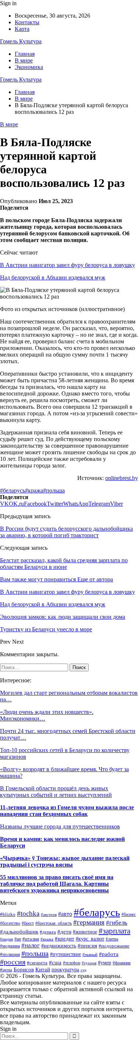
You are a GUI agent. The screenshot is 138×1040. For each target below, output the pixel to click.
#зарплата (114, 931)
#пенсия (87, 946)
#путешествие (65, 954)
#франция (122, 963)
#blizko (7, 914)
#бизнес (128, 914)
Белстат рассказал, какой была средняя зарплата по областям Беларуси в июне (64, 563)
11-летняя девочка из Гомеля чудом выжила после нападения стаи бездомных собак (67, 810)
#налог (30, 945)
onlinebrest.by (121, 478)
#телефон (71, 962)
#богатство (10, 923)
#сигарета (37, 962)
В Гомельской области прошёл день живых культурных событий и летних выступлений (56, 791)
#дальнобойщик (19, 931)
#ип (17, 939)
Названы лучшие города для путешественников (60, 826)
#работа (108, 954)
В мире (24, 60)
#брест (28, 923)
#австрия (49, 914)
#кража (34, 490)
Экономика (29, 67)
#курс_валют (90, 939)
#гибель (116, 922)
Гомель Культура (21, 41)
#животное (85, 932)
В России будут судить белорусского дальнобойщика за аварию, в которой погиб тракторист (66, 532)
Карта (22, 29)
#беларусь (12, 490)
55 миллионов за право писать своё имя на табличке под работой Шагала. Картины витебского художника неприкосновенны (56, 883)
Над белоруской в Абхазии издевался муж (52, 277)
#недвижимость (58, 946)
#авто (65, 914)
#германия (89, 922)
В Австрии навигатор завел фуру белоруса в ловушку (67, 265)
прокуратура (65, 969)
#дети (64, 932)
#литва (112, 939)
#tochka (28, 913)
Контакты (27, 22)
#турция (89, 963)
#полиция (10, 954)
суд (83, 970)
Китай (42, 969)
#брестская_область (53, 923)
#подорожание (114, 946)
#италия (30, 939)
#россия (12, 962)
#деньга (48, 932)
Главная (25, 54)
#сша (55, 962)
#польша (54, 490)
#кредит (64, 939)
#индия (6, 939)
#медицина (10, 946)
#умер (104, 962)
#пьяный (90, 954)
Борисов (24, 969)
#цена (6, 969)
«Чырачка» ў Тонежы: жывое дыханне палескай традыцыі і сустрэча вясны (65, 861)
